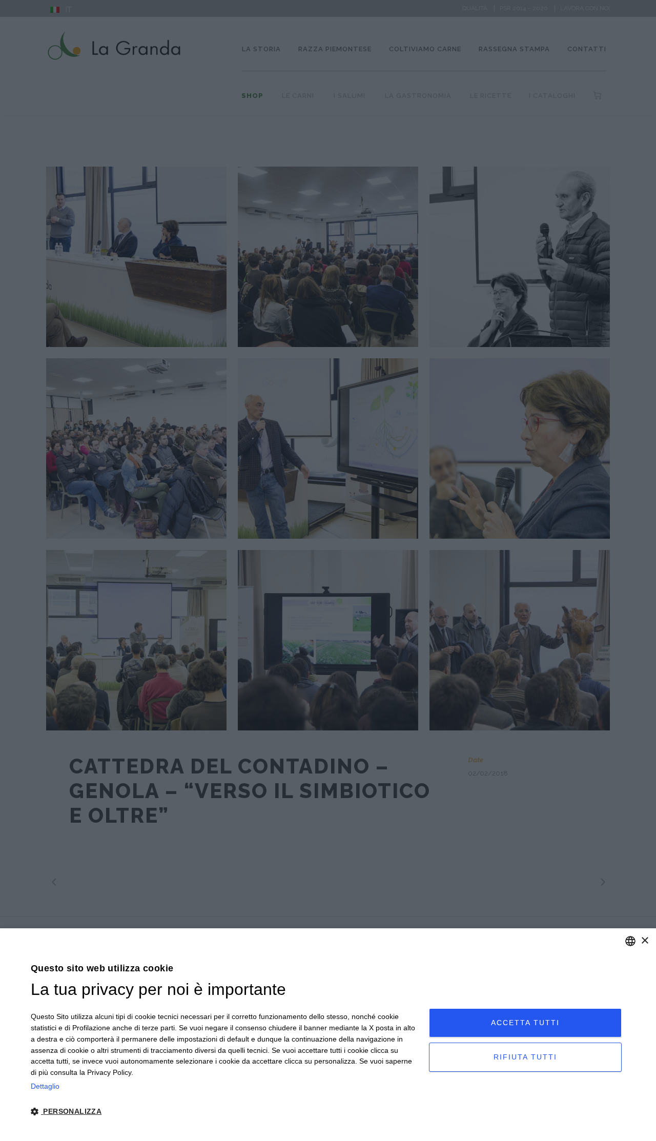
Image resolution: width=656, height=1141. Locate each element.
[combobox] (630, 941)
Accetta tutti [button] (525, 1022)
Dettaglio (45, 1086)
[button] (224, 1112)
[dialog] (328, 1034)
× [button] (644, 941)
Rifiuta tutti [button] (525, 1057)
